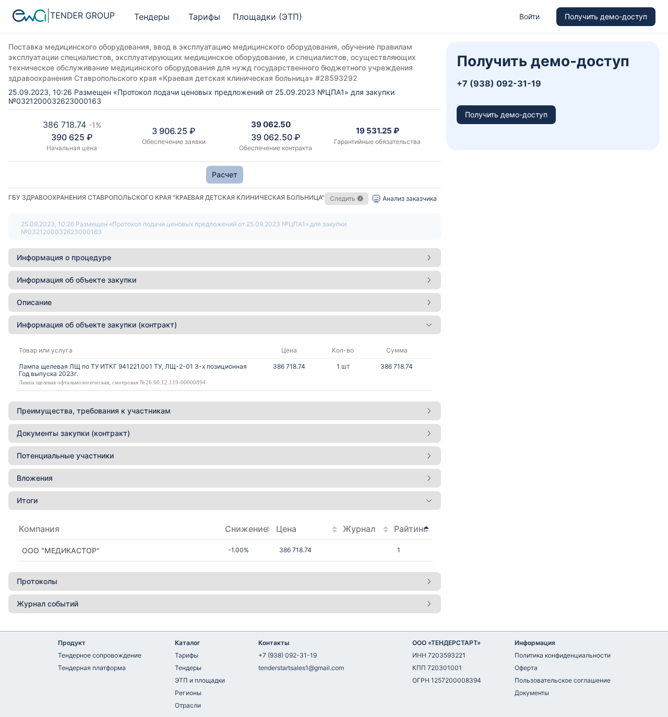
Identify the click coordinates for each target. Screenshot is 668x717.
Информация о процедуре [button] (64, 257)
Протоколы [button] (37, 581)
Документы (532, 693)
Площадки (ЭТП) (267, 16)
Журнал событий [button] (47, 603)
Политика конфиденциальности (563, 655)
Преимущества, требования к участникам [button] (94, 410)
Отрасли (188, 705)
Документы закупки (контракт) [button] (73, 433)
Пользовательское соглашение (563, 680)
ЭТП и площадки (200, 680)
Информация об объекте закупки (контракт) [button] (97, 324)
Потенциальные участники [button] (65, 455)
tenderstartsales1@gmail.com (301, 668)
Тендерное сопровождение (99, 655)
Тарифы (204, 16)
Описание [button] (34, 302)
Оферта (526, 668)
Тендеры (152, 16)
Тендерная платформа (92, 668)
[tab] (224, 257)
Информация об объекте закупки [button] (76, 279)
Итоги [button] (27, 500)
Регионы (188, 693)
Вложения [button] (35, 477)
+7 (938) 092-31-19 (287, 655)
